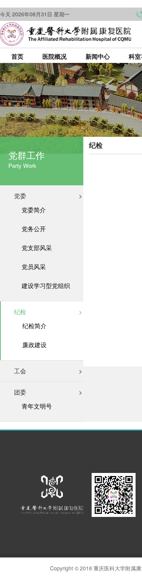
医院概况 (54, 56)
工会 (48, 370)
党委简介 (34, 210)
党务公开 (34, 229)
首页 (17, 56)
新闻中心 (98, 56)
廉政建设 (34, 345)
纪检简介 (34, 326)
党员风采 (34, 267)
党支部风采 (37, 248)
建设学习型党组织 (46, 286)
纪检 (48, 311)
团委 (48, 392)
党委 (48, 195)
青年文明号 (37, 406)
